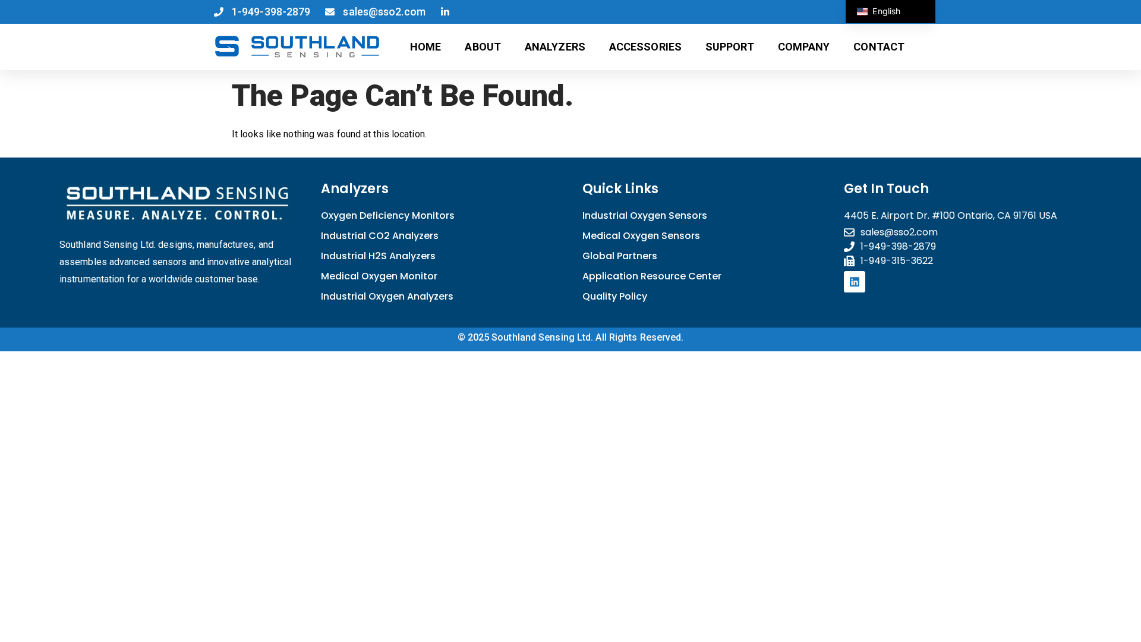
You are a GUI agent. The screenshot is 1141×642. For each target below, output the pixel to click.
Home (425, 46)
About (483, 46)
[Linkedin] (854, 281)
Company (804, 46)
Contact (878, 46)
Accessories (645, 46)
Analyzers (555, 46)
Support (729, 46)
